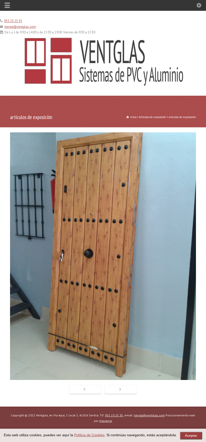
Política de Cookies (89, 435)
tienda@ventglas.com (20, 27)
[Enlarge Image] (103, 132)
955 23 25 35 (13, 21)
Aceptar (191, 435)
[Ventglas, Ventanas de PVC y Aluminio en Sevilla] (103, 85)
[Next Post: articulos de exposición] (120, 390)
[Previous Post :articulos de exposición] (85, 390)
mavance (105, 421)
